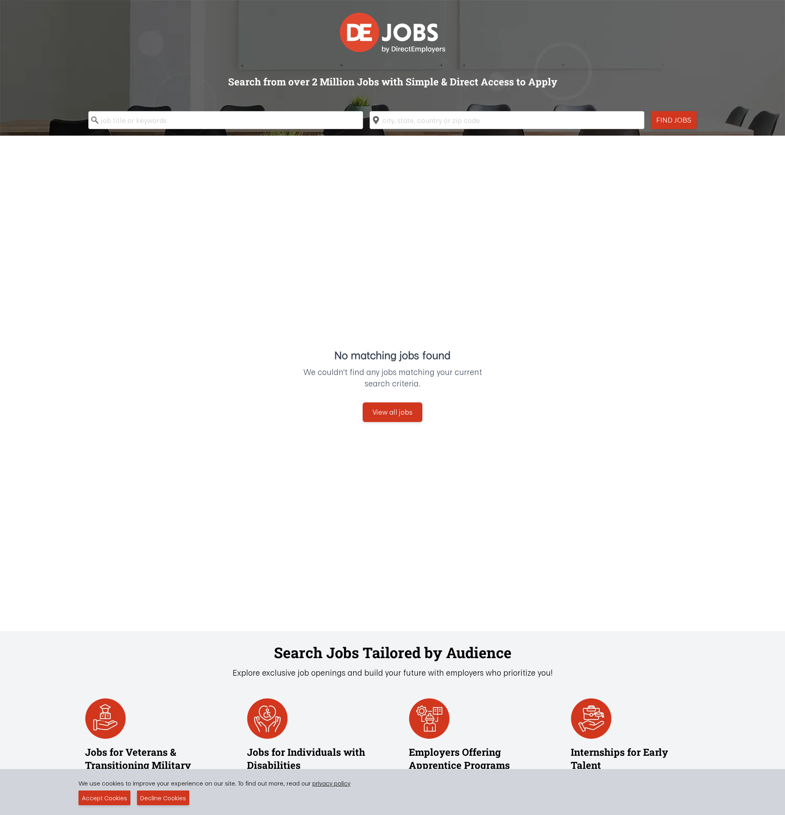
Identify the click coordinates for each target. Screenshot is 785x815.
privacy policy (331, 783)
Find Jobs (673, 120)
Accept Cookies (104, 797)
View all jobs (392, 412)
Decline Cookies (163, 797)
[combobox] (225, 120)
